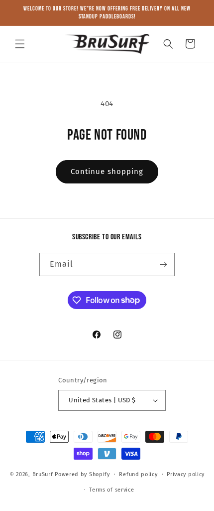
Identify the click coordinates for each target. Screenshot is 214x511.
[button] (20, 44)
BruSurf (42, 474)
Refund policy (138, 474)
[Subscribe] (163, 264)
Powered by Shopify (82, 474)
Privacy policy (186, 474)
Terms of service (111, 490)
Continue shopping (107, 171)
